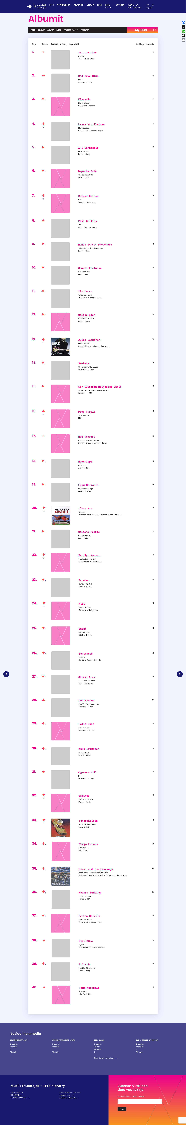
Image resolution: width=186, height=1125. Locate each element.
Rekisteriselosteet (67, 1098)
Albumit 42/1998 (180, 674)
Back (80, 79)
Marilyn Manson (89, 555)
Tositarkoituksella (86, 799)
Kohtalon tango (85, 919)
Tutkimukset (63, 5)
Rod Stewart (86, 436)
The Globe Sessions (86, 680)
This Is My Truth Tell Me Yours (90, 248)
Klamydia (84, 99)
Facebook (13, 1047)
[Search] (148, 5)
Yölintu (84, 795)
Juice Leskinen (89, 340)
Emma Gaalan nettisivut (104, 1058)
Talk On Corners (85, 295)
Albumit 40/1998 (6, 674)
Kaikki (33, 30)
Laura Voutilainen (91, 124)
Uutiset (120, 5)
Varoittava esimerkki (87, 824)
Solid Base (86, 724)
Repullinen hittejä (85, 488)
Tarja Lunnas (88, 844)
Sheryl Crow (86, 677)
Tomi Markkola (89, 988)
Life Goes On (84, 632)
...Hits (80, 225)
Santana (83, 363)
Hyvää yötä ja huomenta (89, 704)
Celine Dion (86, 315)
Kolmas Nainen (88, 196)
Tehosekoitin (88, 820)
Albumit (50, 30)
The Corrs (85, 291)
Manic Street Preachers (95, 244)
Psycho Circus (85, 607)
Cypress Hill (87, 772)
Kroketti (82, 512)
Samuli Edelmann (90, 268)
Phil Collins (87, 221)
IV (79, 776)
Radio (58, 30)
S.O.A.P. (85, 964)
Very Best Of (83, 415)
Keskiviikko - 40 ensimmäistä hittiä (93, 873)
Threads (13, 1052)
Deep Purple (86, 411)
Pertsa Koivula (89, 916)
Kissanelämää (84, 151)
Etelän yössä (83, 128)
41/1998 (141, 30)
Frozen (82, 657)
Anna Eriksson (89, 749)
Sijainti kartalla (18, 1098)
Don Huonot (86, 700)
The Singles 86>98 (85, 175)
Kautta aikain (83, 343)
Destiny (81, 56)
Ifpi (51, 5)
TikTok (97, 1047)
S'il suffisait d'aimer (86, 318)
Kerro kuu (83, 991)
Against (82, 944)
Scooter (84, 580)
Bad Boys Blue (88, 76)
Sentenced (86, 653)
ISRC (99, 5)
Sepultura (86, 941)
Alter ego (82, 465)
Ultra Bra (85, 508)
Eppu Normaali (88, 485)
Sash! (82, 628)
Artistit (85, 30)
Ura (79, 200)
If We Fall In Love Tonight (88, 440)
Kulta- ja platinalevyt (135, 6)
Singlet (41, 30)
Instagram (14, 1044)
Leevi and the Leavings (96, 869)
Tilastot (78, 5)
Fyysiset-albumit (71, 30)
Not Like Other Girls (87, 968)
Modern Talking (90, 892)
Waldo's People (89, 532)
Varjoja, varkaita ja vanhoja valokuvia (93, 390)
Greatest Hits (84, 271)
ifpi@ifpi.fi (65, 1095)
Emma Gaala (108, 6)
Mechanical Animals (86, 559)
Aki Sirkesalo (88, 147)
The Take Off (84, 727)
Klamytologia (83, 103)
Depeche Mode (87, 171)
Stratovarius (87, 52)
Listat (90, 5)
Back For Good (85, 896)
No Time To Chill (85, 584)
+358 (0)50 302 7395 (68, 1092)
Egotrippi (85, 461)
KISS (82, 603)
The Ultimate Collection (88, 367)
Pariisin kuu (83, 848)
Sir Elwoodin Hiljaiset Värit (99, 386)
